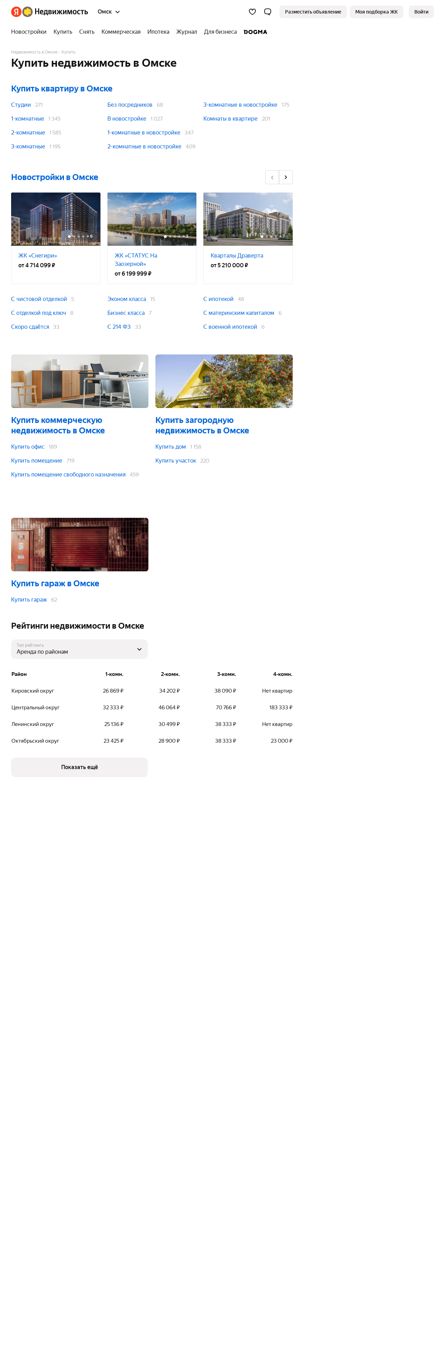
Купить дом (170, 446)
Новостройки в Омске (54, 177)
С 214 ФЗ (119, 327)
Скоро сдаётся (30, 327)
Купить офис (27, 446)
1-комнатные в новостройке (143, 132)
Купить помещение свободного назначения (68, 474)
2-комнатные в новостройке (144, 146)
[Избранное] (252, 12)
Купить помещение (36, 460)
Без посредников (130, 104)
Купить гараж (29, 599)
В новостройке (126, 118)
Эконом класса (126, 299)
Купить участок (175, 460)
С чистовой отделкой (39, 299)
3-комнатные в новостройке (240, 104)
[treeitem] (30, 32)
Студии (21, 104)
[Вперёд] (286, 177)
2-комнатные (28, 132)
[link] (421, 12)
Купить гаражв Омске (55, 583)
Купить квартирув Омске (62, 88)
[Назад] (272, 177)
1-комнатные (27, 118)
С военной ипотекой (230, 327)
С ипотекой (218, 299)
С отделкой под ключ (38, 313)
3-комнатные (28, 146)
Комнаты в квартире (230, 118)
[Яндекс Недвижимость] (49, 12)
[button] (267, 12)
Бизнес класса (126, 313)
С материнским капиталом (238, 313)
